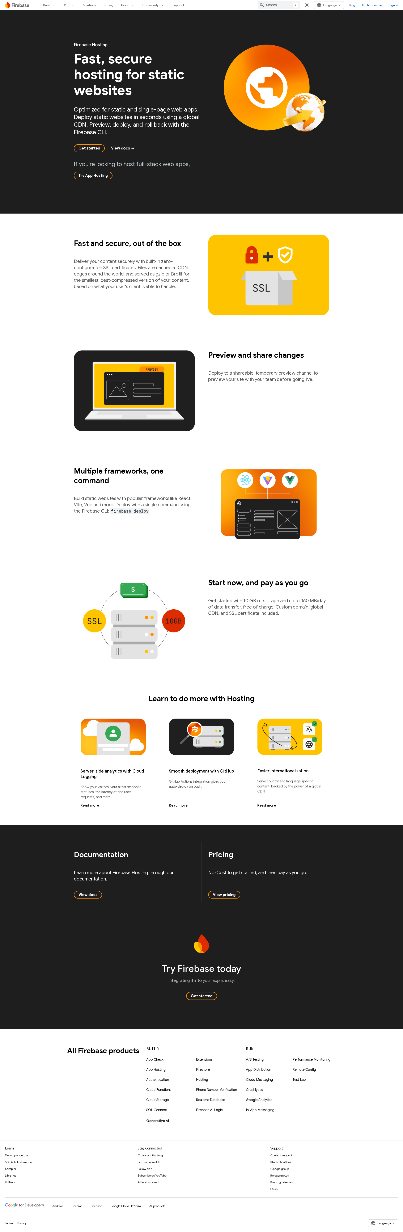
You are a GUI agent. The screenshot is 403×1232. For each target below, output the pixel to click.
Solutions (89, 5)
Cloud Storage (157, 1100)
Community (150, 5)
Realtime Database (210, 1100)
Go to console (372, 5)
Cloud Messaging (259, 1080)
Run (66, 5)
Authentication (157, 1080)
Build (46, 5)
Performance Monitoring (311, 1059)
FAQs (273, 1189)
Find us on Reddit (149, 1162)
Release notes (279, 1175)
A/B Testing (255, 1059)
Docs (124, 5)
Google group (279, 1169)
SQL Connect (156, 1110)
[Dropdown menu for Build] (55, 5)
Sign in (393, 5)
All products (157, 1206)
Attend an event (148, 1182)
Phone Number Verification (216, 1090)
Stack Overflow (280, 1162)
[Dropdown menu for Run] (74, 5)
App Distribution (258, 1070)
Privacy (21, 1223)
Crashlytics (254, 1090)
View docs (123, 148)
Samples (10, 1169)
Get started (89, 148)
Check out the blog (150, 1155)
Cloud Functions (158, 1090)
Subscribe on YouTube (152, 1175)
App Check (155, 1059)
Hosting (202, 1080)
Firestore (203, 1070)
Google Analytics (259, 1100)
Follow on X (145, 1169)
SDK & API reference (18, 1162)
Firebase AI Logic (209, 1110)
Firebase (96, 1206)
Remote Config (304, 1070)
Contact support (281, 1155)
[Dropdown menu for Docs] (133, 5)
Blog (352, 5)
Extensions (204, 1059)
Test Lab (299, 1080)
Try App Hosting (93, 175)
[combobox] (279, 5)
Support (178, 5)
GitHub (9, 1182)
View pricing (224, 894)
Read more (90, 805)
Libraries (10, 1175)
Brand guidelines (281, 1182)
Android (57, 1206)
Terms (9, 1223)
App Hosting (156, 1070)
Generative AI (157, 1121)
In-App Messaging (260, 1110)
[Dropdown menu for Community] (164, 5)
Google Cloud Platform (125, 1206)
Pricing (109, 5)
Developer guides (16, 1155)
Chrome (77, 1206)
